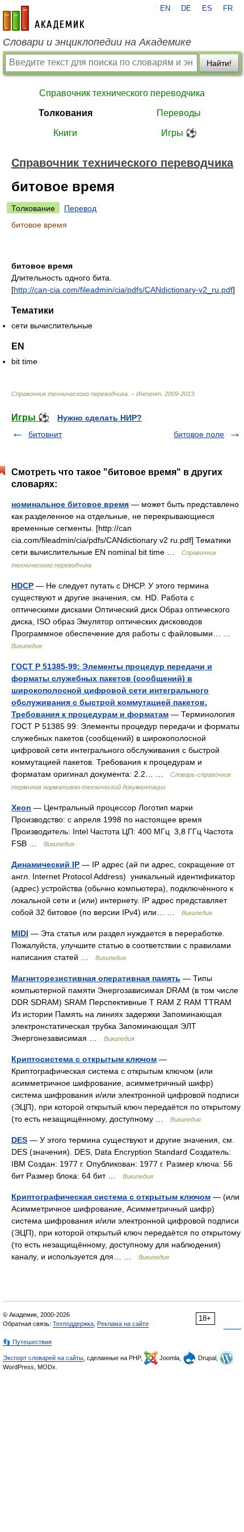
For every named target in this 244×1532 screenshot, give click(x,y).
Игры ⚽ (179, 133)
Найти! (219, 63)
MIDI (19, 933)
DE (186, 9)
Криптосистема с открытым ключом (84, 1059)
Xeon (21, 807)
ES (207, 9)
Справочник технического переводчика (122, 93)
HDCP (22, 585)
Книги (65, 133)
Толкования (65, 113)
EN (165, 9)
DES (19, 1139)
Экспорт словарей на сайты (43, 1357)
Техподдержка (73, 1323)
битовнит (45, 434)
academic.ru (44, 18)
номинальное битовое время (70, 504)
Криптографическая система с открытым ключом (111, 1196)
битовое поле (199, 434)
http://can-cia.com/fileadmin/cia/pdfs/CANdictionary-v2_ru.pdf (123, 289)
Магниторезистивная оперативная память (95, 978)
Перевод (80, 208)
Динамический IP (45, 864)
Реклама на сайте (123, 1323)
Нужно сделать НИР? (99, 417)
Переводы (179, 113)
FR (228, 9)
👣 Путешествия (27, 1342)
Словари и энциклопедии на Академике (97, 42)
